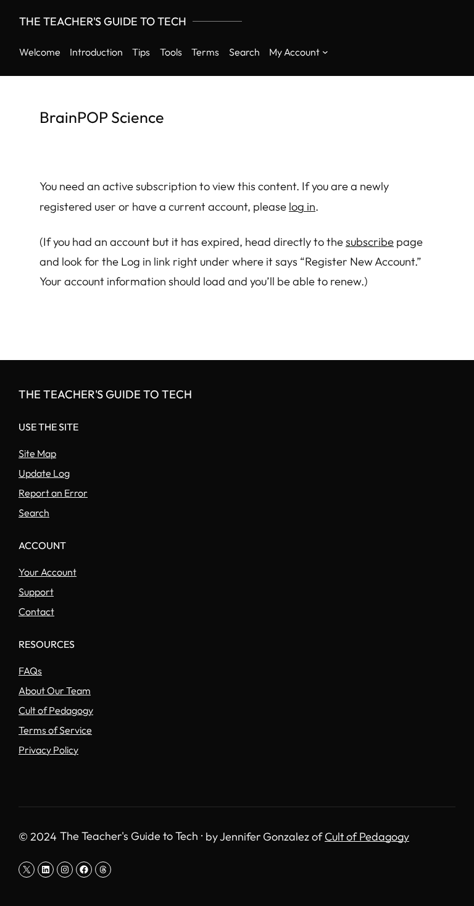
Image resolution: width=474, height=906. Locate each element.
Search (34, 512)
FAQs (30, 671)
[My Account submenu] (325, 52)
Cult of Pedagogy (56, 710)
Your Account (48, 572)
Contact (36, 611)
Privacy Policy (48, 750)
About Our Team (55, 690)
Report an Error (53, 493)
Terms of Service (55, 730)
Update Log (44, 473)
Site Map (37, 453)
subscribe (370, 242)
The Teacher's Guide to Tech (102, 21)
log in (302, 206)
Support (36, 591)
